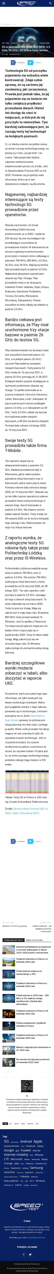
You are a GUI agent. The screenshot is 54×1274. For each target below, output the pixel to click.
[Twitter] (30, 1254)
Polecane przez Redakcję (30, 43)
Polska (6, 1168)
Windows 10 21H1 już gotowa (15, 926)
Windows (40, 1180)
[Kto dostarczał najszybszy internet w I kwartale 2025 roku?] (9, 1062)
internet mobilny (16, 1154)
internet (36, 1150)
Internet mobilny (16, 43)
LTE (6, 1159)
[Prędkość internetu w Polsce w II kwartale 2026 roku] (9, 962)
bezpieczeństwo (11, 1146)
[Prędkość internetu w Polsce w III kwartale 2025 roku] (9, 1013)
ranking (25, 1168)
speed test (39, 1172)
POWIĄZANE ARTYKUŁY (13, 940)
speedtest (29, 1172)
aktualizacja (14, 1142)
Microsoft (16, 1159)
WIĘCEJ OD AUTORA (34, 940)
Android (26, 1141)
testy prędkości (11, 1180)
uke (37, 1124)
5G (15, 24)
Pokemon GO (41, 1163)
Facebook (30, 1146)
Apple (38, 1141)
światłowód (34, 1185)
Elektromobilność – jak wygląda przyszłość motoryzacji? (42, 929)
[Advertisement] (27, 14)
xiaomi (18, 1185)
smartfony (20, 1172)
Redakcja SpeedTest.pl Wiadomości (27, 1264)
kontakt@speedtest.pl (36, 1237)
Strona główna (6, 24)
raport (16, 1124)
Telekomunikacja (44, 43)
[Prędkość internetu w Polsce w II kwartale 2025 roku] (9, 1038)
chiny (22, 1146)
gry (17, 1150)
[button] (50, 3)
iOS (31, 1155)
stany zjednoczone (10, 1177)
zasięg (26, 1185)
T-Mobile (24, 1176)
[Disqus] (27, 883)
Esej (7, 43)
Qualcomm (16, 1168)
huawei (26, 1150)
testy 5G (30, 1124)
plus (22, 1163)
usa (26, 1181)
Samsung (36, 1167)
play (16, 1163)
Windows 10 (8, 1185)
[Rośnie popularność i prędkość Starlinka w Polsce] (9, 1026)
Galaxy (40, 1146)
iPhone (39, 1154)
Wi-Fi (32, 1181)
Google (9, 1150)
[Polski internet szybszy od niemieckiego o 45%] (9, 974)
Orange (8, 1163)
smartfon (9, 1172)
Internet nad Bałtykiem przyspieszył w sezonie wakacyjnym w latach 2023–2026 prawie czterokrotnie (33, 950)
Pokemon (30, 1163)
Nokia (45, 1159)
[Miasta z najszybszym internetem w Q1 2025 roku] (9, 1050)
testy (23, 1124)
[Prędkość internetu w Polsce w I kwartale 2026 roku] (9, 986)
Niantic (27, 1159)
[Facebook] (23, 1254)
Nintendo (36, 1159)
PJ (7, 54)
